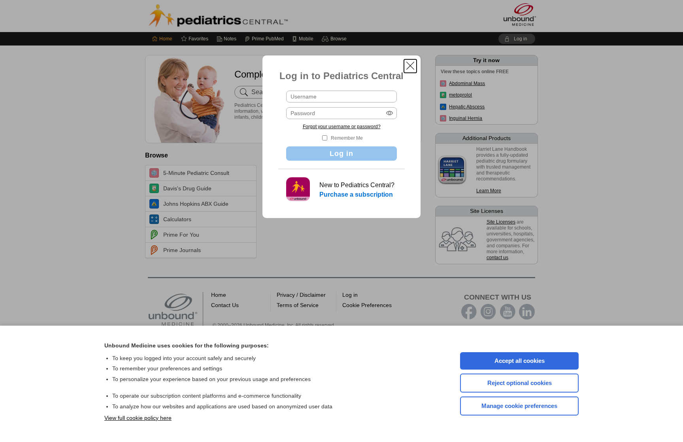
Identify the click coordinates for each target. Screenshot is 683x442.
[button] (410, 66)
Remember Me (347, 138)
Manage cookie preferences (519, 405)
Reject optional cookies (519, 382)
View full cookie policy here (138, 418)
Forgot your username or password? (342, 126)
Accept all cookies (519, 360)
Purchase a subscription (356, 194)
